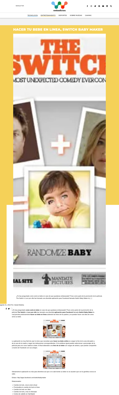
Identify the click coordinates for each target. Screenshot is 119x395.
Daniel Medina (19, 305)
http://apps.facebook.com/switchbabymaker (31, 377)
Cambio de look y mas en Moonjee (25, 391)
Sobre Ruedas (76, 15)
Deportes (63, 15)
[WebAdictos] (59, 6)
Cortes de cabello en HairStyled (24, 394)
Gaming (88, 15)
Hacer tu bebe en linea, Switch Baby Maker (58, 29)
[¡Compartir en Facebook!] (6, 309)
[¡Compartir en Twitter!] (9, 309)
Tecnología (32, 15)
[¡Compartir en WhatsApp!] (11, 309)
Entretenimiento (48, 15)
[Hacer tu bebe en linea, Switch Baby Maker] (59, 162)
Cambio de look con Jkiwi (22, 389)
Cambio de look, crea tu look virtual (25, 385)
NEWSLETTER (20, 5)
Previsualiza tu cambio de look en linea (27, 387)
